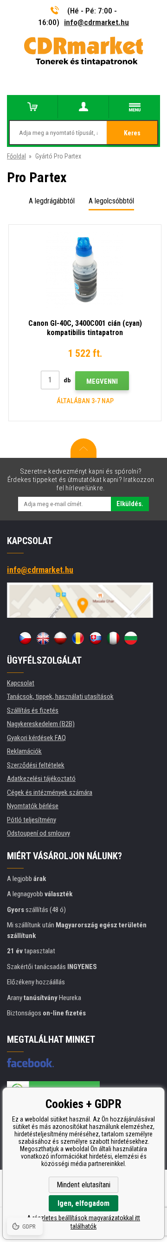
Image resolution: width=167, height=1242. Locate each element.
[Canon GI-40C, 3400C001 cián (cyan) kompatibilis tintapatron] (85, 270)
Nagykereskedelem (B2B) (41, 724)
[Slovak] (95, 638)
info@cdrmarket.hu (96, 22)
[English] (42, 638)
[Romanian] (77, 638)
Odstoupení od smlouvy (38, 833)
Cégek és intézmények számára (49, 792)
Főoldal (16, 156)
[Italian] (113, 638)
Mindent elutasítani (83, 1184)
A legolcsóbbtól (111, 200)
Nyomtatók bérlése (32, 806)
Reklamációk (24, 751)
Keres (132, 133)
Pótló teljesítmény (31, 820)
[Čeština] (25, 638)
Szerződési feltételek (35, 765)
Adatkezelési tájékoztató (41, 778)
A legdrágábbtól (52, 200)
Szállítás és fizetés (32, 710)
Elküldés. (129, 504)
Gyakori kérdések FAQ (36, 738)
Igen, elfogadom (83, 1203)
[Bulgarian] (130, 638)
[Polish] (60, 638)
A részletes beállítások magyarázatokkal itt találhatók (83, 1222)
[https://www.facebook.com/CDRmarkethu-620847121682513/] (30, 1062)
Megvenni (102, 381)
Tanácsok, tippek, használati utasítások (60, 696)
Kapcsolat (20, 683)
